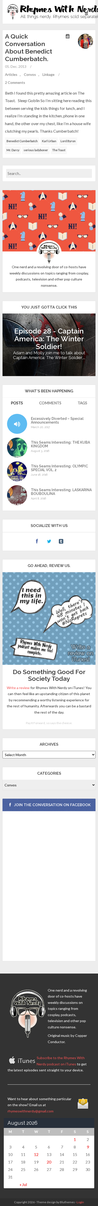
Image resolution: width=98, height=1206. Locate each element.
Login (80, 1202)
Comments (50, 403)
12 (36, 1154)
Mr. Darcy (13, 150)
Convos (30, 74)
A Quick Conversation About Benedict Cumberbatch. (28, 48)
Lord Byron (68, 141)
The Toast (58, 150)
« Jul (23, 1184)
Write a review (18, 688)
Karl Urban (49, 141)
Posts (17, 403)
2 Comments (15, 82)
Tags (82, 403)
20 (49, 1161)
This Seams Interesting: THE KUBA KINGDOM (60, 444)
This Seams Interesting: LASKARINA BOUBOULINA (61, 492)
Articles (11, 74)
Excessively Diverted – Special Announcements (57, 420)
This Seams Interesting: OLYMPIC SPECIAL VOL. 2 (59, 468)
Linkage (48, 74)
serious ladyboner (36, 150)
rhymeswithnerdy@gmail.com (31, 1111)
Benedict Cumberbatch (22, 141)
